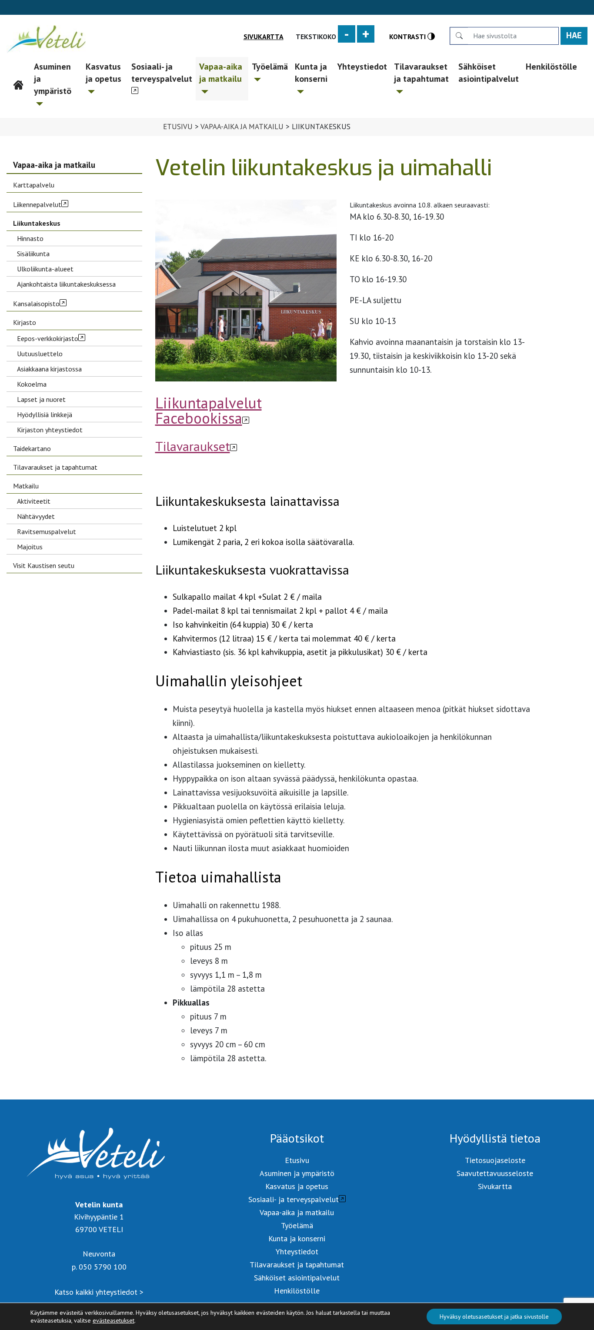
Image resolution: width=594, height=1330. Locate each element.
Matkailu (26, 485)
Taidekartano (32, 448)
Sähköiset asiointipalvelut (488, 72)
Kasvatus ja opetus (103, 72)
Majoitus (30, 546)
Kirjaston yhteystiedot (50, 429)
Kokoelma (32, 384)
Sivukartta (264, 36)
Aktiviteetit (33, 501)
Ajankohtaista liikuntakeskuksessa (66, 284)
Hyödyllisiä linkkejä (44, 414)
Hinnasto (30, 238)
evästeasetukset (113, 1320)
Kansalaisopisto (36, 303)
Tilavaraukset (192, 446)
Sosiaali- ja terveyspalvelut (161, 72)
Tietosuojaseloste (495, 1160)
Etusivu (18, 66)
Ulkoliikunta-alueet (45, 268)
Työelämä (270, 66)
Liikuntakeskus (36, 223)
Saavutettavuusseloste (495, 1173)
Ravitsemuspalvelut (46, 531)
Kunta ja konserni (311, 72)
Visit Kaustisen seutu (43, 565)
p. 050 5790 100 (99, 1267)
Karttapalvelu (33, 184)
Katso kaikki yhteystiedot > (98, 1292)
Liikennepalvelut (37, 204)
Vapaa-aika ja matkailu (220, 72)
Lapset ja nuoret (41, 399)
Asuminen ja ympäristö (52, 79)
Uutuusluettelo (40, 353)
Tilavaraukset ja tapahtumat (421, 72)
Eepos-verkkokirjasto (47, 338)
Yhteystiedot (362, 66)
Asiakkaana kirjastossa (49, 368)
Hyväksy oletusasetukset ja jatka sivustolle (494, 1316)
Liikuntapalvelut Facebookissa (208, 410)
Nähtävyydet (36, 516)
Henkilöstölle (551, 66)
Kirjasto (24, 322)
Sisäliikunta (33, 253)
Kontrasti (408, 36)
